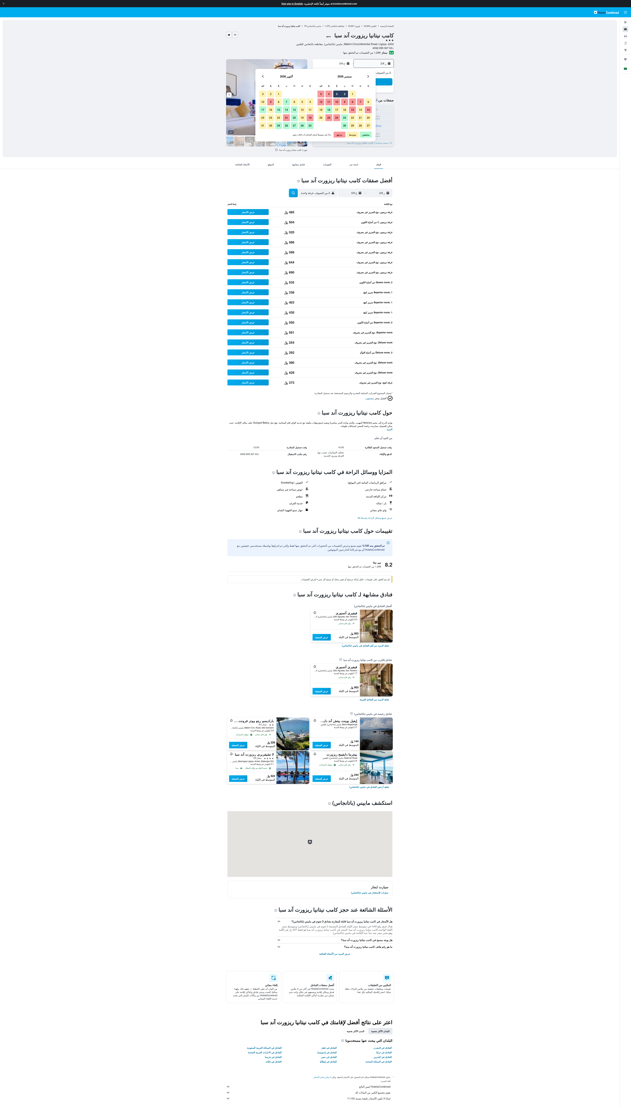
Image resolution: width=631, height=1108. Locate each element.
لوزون (357, 25)
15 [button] (352, 110)
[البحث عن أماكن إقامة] (625, 29)
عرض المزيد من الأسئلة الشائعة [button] (334, 953)
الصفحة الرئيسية (387, 25)
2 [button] (344, 94)
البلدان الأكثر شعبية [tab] (380, 1031)
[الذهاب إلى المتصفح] (625, 50)
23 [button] (344, 117)
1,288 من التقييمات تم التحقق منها (362, 52)
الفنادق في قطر (329, 1047)
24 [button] (336, 117)
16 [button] (344, 110)
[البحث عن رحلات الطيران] (625, 22)
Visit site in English (292, 3)
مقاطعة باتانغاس (337, 25)
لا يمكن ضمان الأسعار (322, 1077)
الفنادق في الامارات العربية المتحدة (265, 1052)
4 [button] (329, 94)
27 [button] (368, 125)
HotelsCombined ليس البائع (374, 1086)
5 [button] (321, 94)
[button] (3, 3)
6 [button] (368, 102)
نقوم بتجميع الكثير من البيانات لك (372, 1092)
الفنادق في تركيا (384, 1052)
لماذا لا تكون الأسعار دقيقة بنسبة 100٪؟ (368, 1098)
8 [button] (352, 102)
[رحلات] (625, 59)
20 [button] (368, 117)
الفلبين (373, 25)
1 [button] (352, 94)
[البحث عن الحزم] (625, 43)
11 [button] (328, 102)
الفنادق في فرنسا (273, 1057)
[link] (365, 645)
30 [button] (344, 125)
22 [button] (352, 117)
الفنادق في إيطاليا (328, 1061)
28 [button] (360, 125)
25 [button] (328, 117)
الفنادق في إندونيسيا (327, 1052)
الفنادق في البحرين (383, 1057)
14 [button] (360, 110)
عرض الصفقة (321, 637)
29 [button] (352, 125)
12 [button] (320, 102)
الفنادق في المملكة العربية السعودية (264, 1047)
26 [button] (320, 117)
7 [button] (360, 102)
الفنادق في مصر (329, 1057)
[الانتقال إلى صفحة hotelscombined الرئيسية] (606, 12)
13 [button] (368, 110)
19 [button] (320, 110)
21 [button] (360, 117)
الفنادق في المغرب (383, 1047)
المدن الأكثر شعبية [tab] (355, 1031)
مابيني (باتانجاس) (314, 25)
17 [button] (336, 110)
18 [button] (328, 110)
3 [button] (337, 94)
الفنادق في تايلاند (274, 1061)
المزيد (389, 429)
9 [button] (344, 102)
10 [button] (336, 102)
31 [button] (262, 125)
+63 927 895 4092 (383, 48)
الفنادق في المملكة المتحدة (379, 1061)
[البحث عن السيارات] (625, 36)
